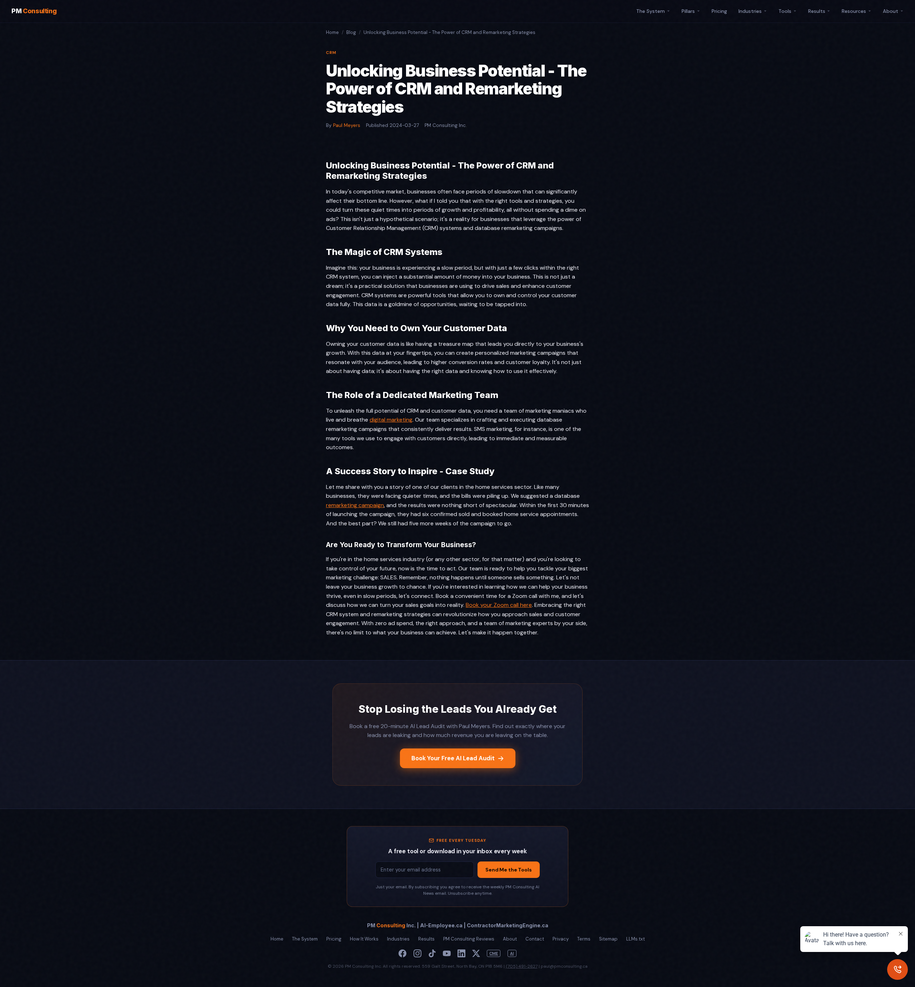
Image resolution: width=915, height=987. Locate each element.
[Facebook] (402, 953)
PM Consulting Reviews (468, 939)
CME (493, 953)
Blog (351, 32)
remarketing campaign (355, 505)
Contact (534, 939)
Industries (750, 11)
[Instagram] (417, 953)
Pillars (688, 11)
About (890, 11)
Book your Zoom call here (499, 605)
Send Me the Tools (508, 869)
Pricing (719, 11)
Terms (583, 939)
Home (332, 32)
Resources (854, 11)
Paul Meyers (346, 125)
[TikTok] (432, 953)
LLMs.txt (635, 939)
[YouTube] (447, 953)
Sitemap (608, 939)
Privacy (561, 939)
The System (650, 11)
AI (512, 953)
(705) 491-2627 (522, 966)
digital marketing (391, 419)
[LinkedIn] (461, 953)
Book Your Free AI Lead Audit (453, 758)
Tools (784, 11)
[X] (476, 953)
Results (816, 11)
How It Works (364, 939)
